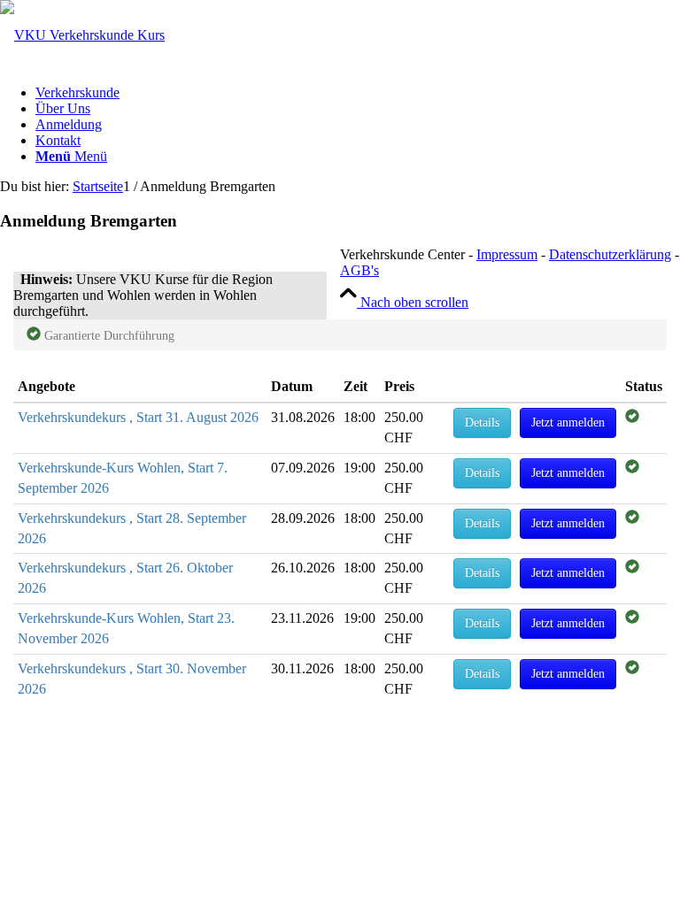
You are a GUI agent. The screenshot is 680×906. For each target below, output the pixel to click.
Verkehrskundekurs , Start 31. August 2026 (138, 417)
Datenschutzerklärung (610, 254)
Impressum (506, 254)
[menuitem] (357, 93)
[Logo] (82, 34)
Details (482, 422)
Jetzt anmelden (568, 422)
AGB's (359, 270)
